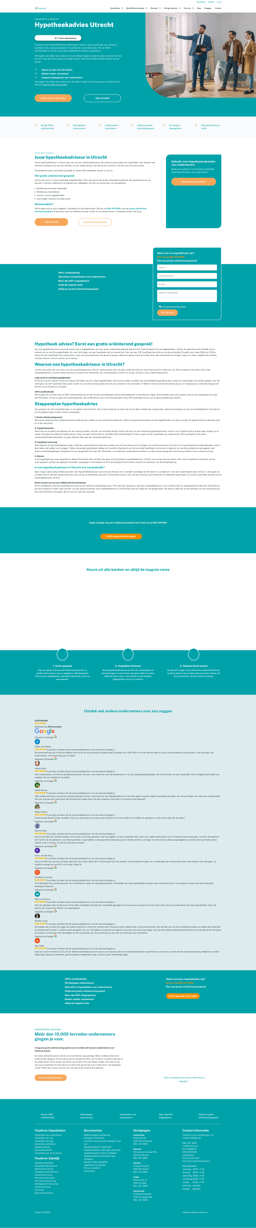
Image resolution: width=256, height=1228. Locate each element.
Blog (199, 8)
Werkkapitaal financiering (46, 1184)
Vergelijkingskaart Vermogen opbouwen (102, 1150)
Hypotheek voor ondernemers (48, 1135)
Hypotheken (201, 2)
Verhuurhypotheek (43, 1150)
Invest (219, 2)
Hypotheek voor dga (44, 1141)
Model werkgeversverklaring (97, 1135)
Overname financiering (45, 1181)
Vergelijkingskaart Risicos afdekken (100, 1153)
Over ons (187, 8)
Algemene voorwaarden (95, 1165)
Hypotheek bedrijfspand (46, 1166)
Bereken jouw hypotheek (194, 182)
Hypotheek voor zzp (44, 1138)
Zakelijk (211, 2)
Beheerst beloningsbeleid (95, 1162)
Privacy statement (92, 1168)
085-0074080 (102, 98)
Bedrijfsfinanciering (44, 1169)
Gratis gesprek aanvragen (53, 98)
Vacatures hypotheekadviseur (196, 1161)
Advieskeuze (188, 1155)
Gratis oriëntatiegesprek (95, 222)
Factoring (39, 1190)
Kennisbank (89, 1171)
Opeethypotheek (42, 1147)
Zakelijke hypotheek (44, 1163)
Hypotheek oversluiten (45, 1144)
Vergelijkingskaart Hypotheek (97, 1147)
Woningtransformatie (44, 1178)
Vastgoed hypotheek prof (46, 1172)
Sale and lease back (44, 1193)
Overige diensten (171, 8)
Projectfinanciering (43, 1175)
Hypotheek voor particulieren (48, 1153)
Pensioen (154, 8)
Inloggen (207, 8)
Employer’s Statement (94, 1138)
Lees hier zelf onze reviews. (55, 84)
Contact (218, 8)
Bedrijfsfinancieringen (135, 8)
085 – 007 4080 (140, 1144)
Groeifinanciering (43, 1187)
